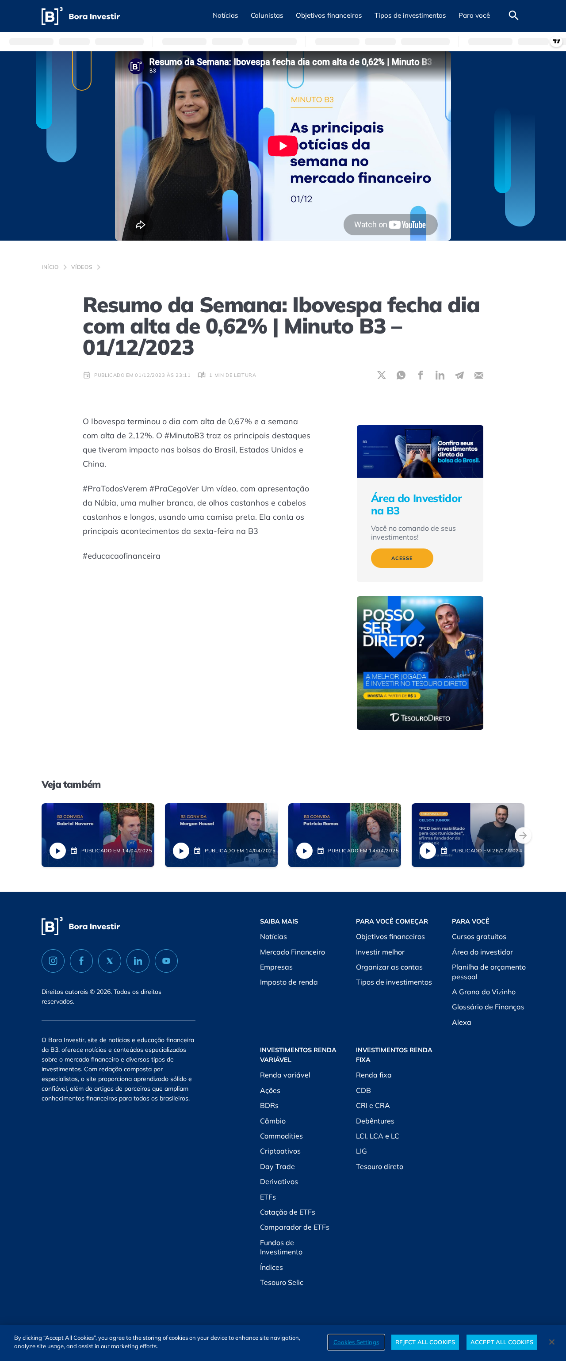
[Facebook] (81, 961)
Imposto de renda (289, 982)
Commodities (281, 1135)
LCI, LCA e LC (377, 1135)
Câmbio (273, 1120)
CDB (363, 1090)
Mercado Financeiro (292, 951)
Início (50, 267)
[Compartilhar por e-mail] (478, 375)
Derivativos (279, 1181)
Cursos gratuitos (479, 936)
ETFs (268, 1196)
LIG (361, 1150)
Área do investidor (482, 951)
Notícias (273, 936)
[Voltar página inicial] (81, 16)
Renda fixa (374, 1074)
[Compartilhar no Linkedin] (440, 375)
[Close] (552, 1342)
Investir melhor (380, 951)
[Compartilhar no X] (381, 375)
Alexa (461, 1022)
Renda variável (285, 1074)
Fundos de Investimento (281, 1247)
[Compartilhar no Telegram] (459, 375)
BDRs (269, 1105)
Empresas (276, 966)
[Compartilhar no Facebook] (420, 375)
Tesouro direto (379, 1166)
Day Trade (277, 1166)
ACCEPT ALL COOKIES (501, 1342)
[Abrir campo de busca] (513, 16)
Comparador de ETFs (294, 1227)
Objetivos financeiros (390, 936)
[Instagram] (53, 961)
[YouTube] (166, 961)
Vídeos (82, 267)
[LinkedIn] (137, 961)
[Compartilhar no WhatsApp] (401, 375)
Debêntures (375, 1120)
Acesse (402, 558)
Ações (270, 1090)
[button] (226, 16)
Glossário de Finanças (488, 1006)
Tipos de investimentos (394, 982)
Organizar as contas (389, 966)
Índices (271, 1267)
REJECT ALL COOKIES (425, 1342)
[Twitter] (109, 961)
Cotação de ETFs (287, 1212)
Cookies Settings (356, 1342)
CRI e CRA (373, 1105)
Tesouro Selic (281, 1282)
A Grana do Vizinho (484, 991)
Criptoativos (280, 1150)
